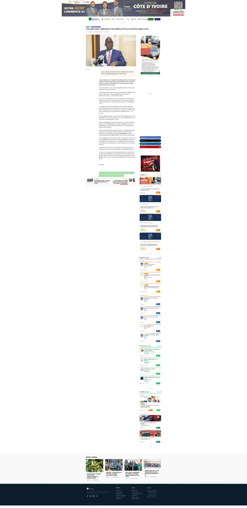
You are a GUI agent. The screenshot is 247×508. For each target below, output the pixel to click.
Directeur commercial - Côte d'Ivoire (151, 316)
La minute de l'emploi (120, 495)
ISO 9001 (124, 139)
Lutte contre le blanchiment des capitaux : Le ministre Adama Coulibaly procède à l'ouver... (132, 474)
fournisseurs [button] (112, 173)
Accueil (88, 26)
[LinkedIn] (90, 496)
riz (101, 135)
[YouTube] (93, 496)
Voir (159, 192)
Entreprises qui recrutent (137, 493)
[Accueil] (102, 19)
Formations (118, 498)
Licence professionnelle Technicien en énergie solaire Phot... (152, 350)
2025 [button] (115, 175)
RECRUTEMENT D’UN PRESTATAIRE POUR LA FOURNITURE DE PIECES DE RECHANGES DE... (149, 226)
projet (100, 157)
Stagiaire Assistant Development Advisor (152, 286)
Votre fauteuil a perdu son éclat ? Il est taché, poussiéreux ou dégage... (149, 406)
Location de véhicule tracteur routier (147, 437)
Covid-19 (129, 92)
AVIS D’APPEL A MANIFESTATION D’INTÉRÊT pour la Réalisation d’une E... (150, 189)
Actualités (118, 490)
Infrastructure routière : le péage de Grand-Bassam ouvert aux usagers (102, 182)
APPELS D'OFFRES (120, 19)
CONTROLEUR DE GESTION (149, 264)
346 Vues (88, 479)
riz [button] (122, 175)
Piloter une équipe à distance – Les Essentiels (151, 360)
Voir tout (158, 174)
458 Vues (146, 476)
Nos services (134, 490)
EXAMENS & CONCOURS (142, 19)
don (117, 135)
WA (159, 410)
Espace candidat (135, 497)
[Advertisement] (91, 89)
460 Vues (127, 478)
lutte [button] (111, 175)
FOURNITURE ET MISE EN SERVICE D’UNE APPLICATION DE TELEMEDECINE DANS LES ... (149, 245)
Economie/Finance (96, 26)
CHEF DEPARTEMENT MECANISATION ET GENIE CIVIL (152, 275)
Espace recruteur (135, 498)
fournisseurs (111, 124)
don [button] (119, 175)
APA (90, 31)
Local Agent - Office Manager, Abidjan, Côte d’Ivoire (151, 335)
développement (124, 133)
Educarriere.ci (92, 503)
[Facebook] (87, 496)
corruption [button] (119, 173)
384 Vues (107, 477)
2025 (113, 135)
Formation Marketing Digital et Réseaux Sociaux (152, 378)
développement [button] (103, 173)
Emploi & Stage (119, 491)
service (106, 116)
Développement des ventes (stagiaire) (151, 307)
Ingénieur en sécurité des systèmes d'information (151, 298)
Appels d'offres (119, 493)
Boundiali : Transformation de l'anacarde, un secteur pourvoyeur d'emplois (114, 474)
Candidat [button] (158, 19)
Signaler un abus (157, 503)
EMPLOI (113, 19)
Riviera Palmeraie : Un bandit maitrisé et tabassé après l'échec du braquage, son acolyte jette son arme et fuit (120, 182)
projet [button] (106, 175)
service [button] (101, 175)
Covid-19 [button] (131, 173)
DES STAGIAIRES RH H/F (148, 325)
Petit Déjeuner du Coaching (149, 368)
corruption (104, 139)
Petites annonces (135, 491)
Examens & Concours (120, 497)
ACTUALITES (107, 19)
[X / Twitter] (96, 496)
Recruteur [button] (151, 19)
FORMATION (133, 19)
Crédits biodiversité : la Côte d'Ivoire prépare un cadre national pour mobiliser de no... (152, 472)
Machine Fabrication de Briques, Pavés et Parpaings (148, 423)
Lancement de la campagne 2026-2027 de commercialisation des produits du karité (94, 476)
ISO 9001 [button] (125, 173)
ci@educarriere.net (152, 494)
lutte (119, 138)
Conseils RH (134, 495)
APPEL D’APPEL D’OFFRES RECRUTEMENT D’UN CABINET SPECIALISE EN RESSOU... (149, 207)
